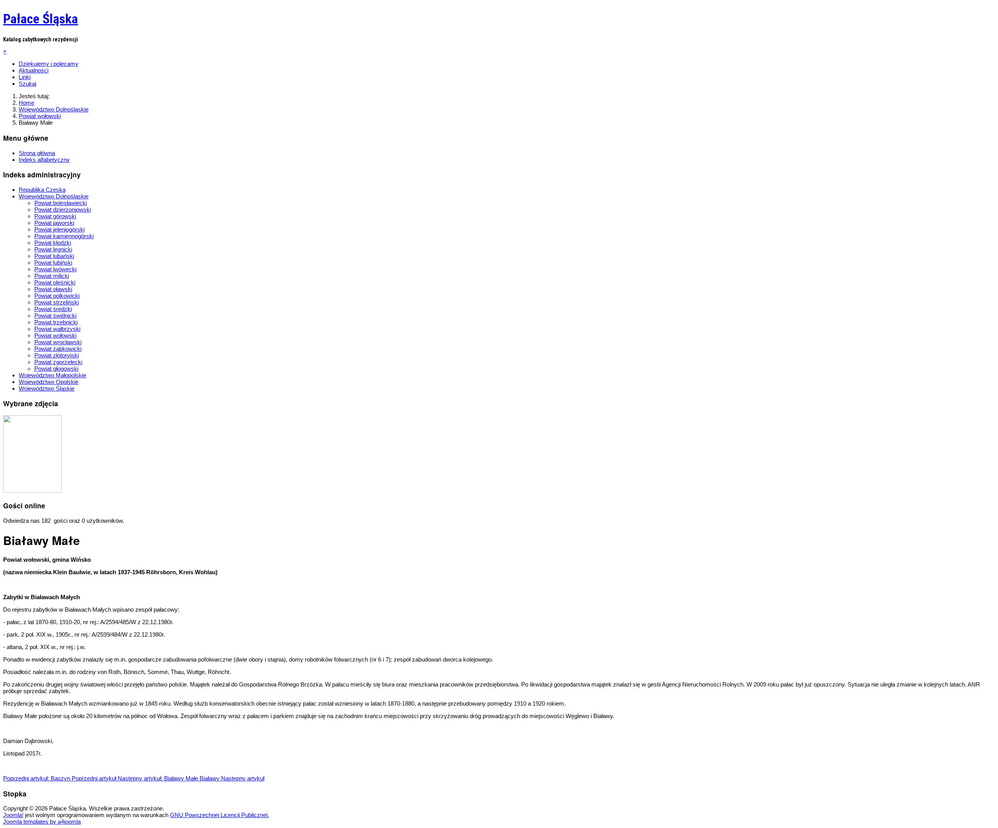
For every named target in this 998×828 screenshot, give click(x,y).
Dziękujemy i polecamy (48, 63)
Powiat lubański (54, 256)
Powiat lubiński (53, 262)
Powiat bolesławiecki (60, 203)
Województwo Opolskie (48, 382)
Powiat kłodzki (52, 242)
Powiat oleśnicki (54, 282)
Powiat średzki (53, 309)
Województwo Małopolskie (52, 375)
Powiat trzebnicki (56, 322)
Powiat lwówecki (55, 269)
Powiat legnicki (53, 249)
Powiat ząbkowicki (57, 348)
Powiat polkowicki (57, 295)
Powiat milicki (51, 275)
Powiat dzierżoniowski (62, 209)
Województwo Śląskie (46, 388)
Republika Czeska (42, 189)
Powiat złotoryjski (56, 355)
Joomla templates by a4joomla (42, 821)
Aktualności (33, 70)
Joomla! (13, 815)
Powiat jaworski (54, 222)
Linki (24, 77)
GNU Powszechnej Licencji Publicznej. (219, 815)
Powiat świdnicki (55, 315)
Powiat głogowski (56, 368)
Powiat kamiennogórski (64, 236)
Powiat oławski (53, 289)
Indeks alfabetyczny (44, 159)
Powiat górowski (55, 216)
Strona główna (37, 153)
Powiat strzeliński (56, 302)
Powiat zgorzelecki (58, 362)
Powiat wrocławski (57, 342)
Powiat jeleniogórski (59, 229)
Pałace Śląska (40, 19)
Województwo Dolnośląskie (53, 196)
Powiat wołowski (55, 335)
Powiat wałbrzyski (57, 329)
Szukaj (27, 83)
